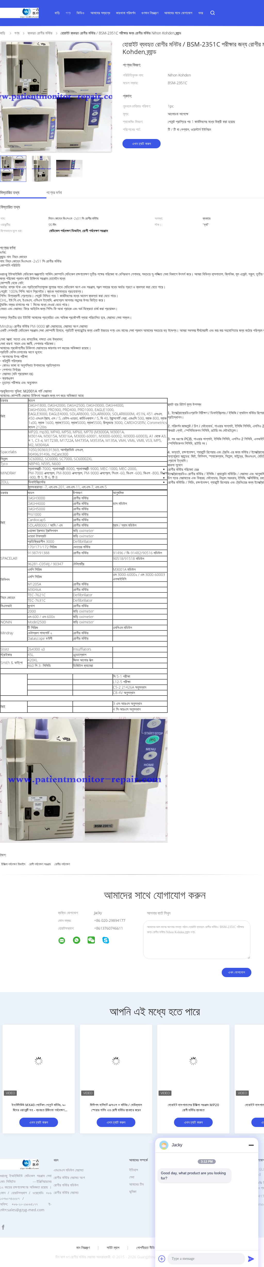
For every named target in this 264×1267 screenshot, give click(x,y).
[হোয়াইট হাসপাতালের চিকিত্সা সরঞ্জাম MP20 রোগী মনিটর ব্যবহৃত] (193, 1061)
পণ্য (68, 12)
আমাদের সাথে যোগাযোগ (178, 12)
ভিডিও (80, 12)
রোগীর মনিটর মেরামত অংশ (69, 1177)
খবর (200, 12)
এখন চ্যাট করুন (141, 143)
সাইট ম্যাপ (113, 1247)
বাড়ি (57, 12)
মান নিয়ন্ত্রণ (83, 1247)
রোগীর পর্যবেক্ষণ (62, 864)
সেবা (131, 1177)
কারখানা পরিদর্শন (125, 12)
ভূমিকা (132, 1191)
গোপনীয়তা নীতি (145, 1247)
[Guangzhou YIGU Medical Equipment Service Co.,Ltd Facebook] (3, 1227)
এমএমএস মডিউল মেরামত (69, 1170)
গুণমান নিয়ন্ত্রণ (150, 12)
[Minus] (251, 1145)
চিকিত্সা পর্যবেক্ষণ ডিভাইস (13, 864)
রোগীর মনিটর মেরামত (66, 1192)
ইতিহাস (133, 1169)
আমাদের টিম (136, 1184)
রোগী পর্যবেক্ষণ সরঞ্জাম (40, 864)
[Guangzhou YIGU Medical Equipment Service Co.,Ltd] (65, 941)
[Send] (251, 1258)
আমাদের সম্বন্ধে (100, 12)
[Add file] (162, 1258)
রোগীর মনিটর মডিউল (66, 1185)
